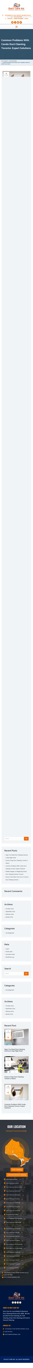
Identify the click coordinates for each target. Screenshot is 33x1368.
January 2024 (9, 917)
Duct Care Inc (4, 61)
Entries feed (9, 951)
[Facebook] (12, 22)
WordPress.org (10, 957)
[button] (16, 26)
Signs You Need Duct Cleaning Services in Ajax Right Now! (14, 1050)
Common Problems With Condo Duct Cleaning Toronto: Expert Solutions (15, 1106)
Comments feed (10, 954)
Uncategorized (13, 61)
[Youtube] (18, 22)
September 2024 (10, 911)
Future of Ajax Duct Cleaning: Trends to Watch (14, 1078)
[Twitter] (21, 22)
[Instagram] (15, 22)
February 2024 (10, 914)
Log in (7, 949)
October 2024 (10, 909)
